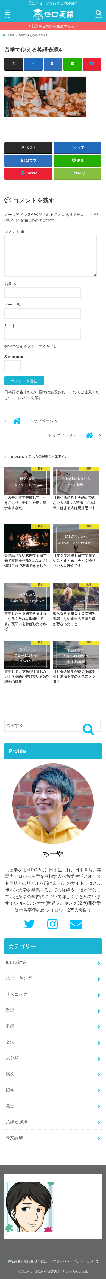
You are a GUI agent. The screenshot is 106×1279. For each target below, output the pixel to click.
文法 (10, 1041)
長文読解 (14, 1137)
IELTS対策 (16, 962)
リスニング (16, 994)
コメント (14, 232)
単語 (10, 1010)
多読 (10, 1025)
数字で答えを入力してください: (31, 346)
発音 (10, 1105)
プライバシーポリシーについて (76, 1261)
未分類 (12, 1057)
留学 (10, 1089)
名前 (10, 284)
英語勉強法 (16, 1121)
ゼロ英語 (50, 1271)
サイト (10, 325)
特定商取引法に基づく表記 (27, 1261)
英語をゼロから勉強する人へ (54, 26)
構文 (10, 1073)
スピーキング (19, 978)
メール (12, 305)
